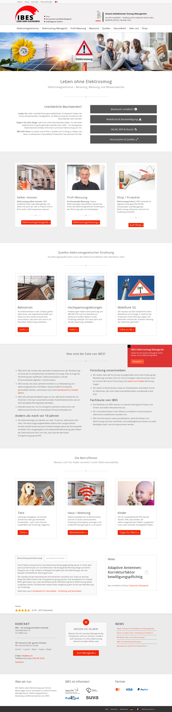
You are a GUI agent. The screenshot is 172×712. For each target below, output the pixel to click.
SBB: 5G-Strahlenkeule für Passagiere (129, 641)
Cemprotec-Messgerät (138, 585)
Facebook (19, 662)
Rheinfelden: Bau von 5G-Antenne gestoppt (131, 637)
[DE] (132, 709)
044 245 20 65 (38, 658)
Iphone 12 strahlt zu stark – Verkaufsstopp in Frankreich (135, 633)
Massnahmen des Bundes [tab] (55, 558)
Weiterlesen (146, 572)
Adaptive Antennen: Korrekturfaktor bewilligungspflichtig (125, 572)
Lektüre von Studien (136, 381)
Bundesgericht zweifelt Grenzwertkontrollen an (132, 646)
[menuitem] (20, 2)
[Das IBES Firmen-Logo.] (27, 14)
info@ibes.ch (27, 655)
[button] (129, 346)
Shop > (48, 16)
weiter (98, 21)
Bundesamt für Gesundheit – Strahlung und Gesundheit (57, 591)
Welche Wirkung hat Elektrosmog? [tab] (29, 558)
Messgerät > (137, 361)
